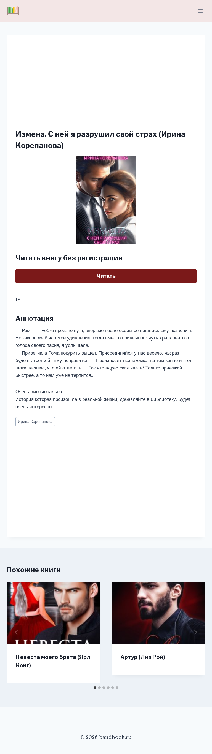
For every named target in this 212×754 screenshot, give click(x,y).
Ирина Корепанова (35, 421)
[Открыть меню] (200, 11)
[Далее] (195, 632)
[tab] (95, 687)
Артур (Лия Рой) (142, 657)
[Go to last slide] (17, 632)
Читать (106, 276)
